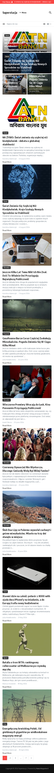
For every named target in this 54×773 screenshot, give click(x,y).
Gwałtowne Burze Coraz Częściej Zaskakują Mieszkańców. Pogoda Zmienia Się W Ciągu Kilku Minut (38, 74)
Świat (7, 35)
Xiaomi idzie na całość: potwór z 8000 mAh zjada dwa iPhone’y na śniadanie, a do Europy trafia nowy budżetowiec (26, 599)
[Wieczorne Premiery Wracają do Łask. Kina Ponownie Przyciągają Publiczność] (27, 381)
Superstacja (10, 12)
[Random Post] (44, 24)
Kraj (4, 724)
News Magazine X (42, 768)
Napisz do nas (12, 24)
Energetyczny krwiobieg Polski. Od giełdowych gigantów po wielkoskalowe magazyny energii (25, 732)
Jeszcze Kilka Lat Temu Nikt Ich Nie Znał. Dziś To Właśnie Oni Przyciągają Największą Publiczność (14, 76)
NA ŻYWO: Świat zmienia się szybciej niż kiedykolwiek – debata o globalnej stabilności (25, 43)
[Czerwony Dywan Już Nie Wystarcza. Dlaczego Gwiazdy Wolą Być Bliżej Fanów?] (27, 444)
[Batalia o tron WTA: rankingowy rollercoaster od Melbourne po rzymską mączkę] (27, 639)
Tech (5, 592)
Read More (7, 162)
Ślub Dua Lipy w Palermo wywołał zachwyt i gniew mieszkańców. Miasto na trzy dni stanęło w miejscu (27, 533)
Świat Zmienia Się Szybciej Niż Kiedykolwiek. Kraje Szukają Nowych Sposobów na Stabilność (25, 64)
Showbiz (6, 268)
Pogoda (6, 334)
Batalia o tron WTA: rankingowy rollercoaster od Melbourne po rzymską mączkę (24, 666)
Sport (5, 658)
